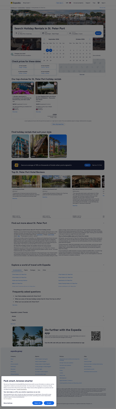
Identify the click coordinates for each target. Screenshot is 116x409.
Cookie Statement (21, 389)
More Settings (8, 403)
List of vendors (8, 398)
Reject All (37, 403)
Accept (49, 403)
